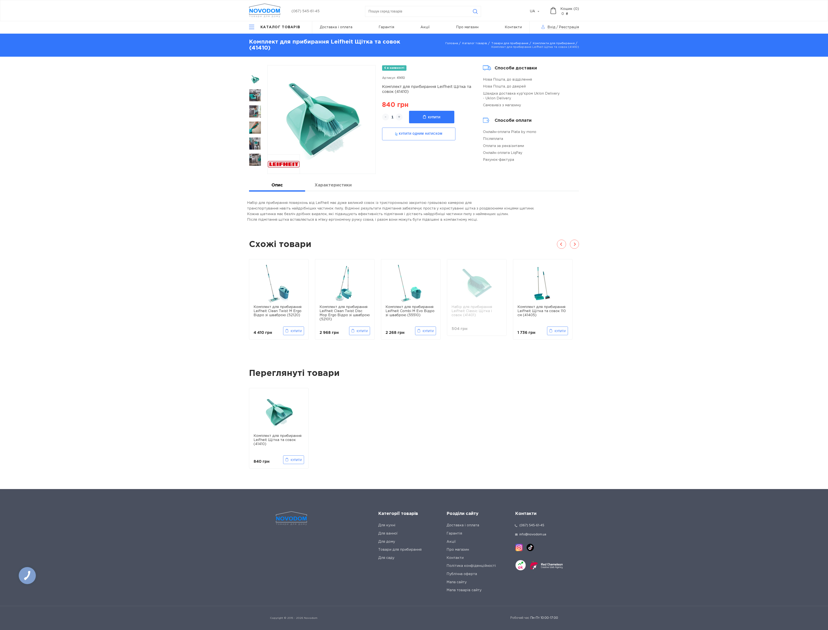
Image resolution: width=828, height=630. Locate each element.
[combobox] (537, 11)
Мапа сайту (457, 582)
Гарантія (386, 27)
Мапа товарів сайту (464, 590)
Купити (434, 117)
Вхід (551, 27)
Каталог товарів (474, 43)
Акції (425, 27)
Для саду (386, 558)
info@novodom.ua (532, 534)
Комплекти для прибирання (554, 43)
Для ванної (388, 533)
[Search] (475, 11)
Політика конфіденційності (471, 565)
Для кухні (386, 525)
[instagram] (519, 547)
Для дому (386, 541)
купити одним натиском (420, 133)
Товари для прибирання (509, 43)
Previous (561, 244)
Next (574, 244)
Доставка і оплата (336, 27)
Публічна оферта (462, 574)
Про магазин (467, 27)
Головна (451, 43)
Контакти (513, 27)
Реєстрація (569, 27)
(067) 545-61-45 (306, 11)
